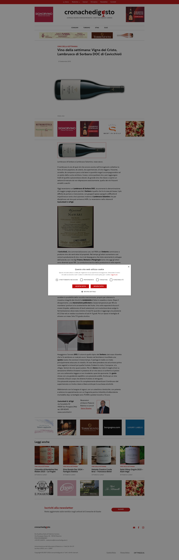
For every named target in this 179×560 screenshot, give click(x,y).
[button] (89, 291)
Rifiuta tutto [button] (99, 286)
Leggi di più (114, 274)
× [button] (128, 267)
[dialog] (89, 280)
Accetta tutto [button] (80, 286)
